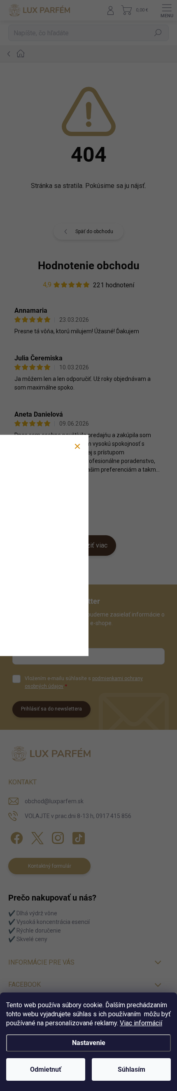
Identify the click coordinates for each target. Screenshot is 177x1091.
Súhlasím (131, 1069)
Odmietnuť (45, 1069)
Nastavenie (88, 1043)
